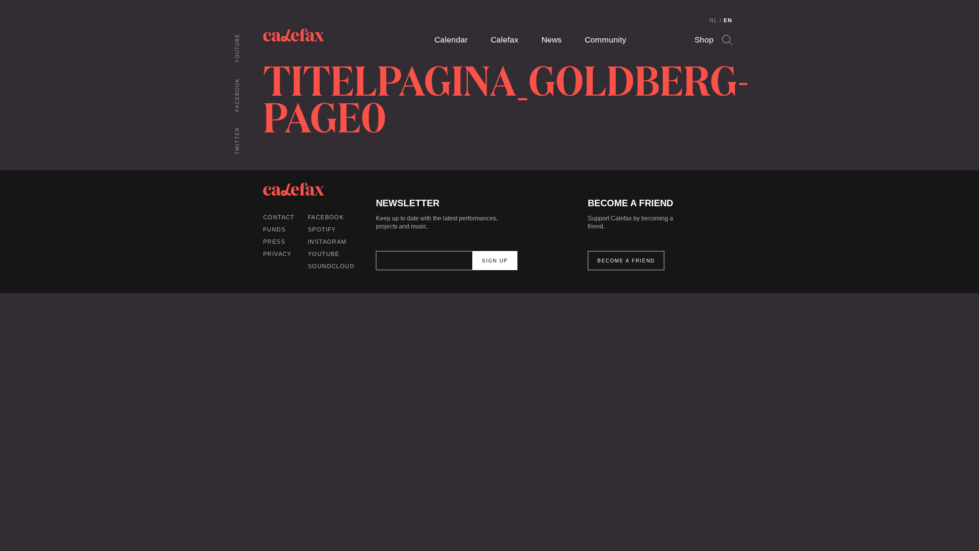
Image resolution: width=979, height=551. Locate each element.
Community (605, 39)
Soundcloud (331, 266)
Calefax (505, 39)
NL (713, 20)
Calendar (451, 39)
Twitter (237, 141)
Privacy (277, 254)
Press (274, 241)
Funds (274, 229)
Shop (704, 39)
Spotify (322, 229)
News (552, 39)
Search (727, 40)
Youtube (237, 48)
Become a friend (626, 261)
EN (728, 20)
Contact (278, 217)
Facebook (237, 95)
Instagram (327, 241)
